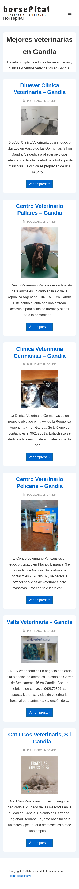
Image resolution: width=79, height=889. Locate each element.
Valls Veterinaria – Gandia (39, 622)
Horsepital (13, 18)
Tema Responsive (20, 875)
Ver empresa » (39, 184)
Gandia (51, 100)
